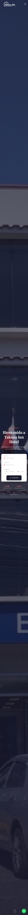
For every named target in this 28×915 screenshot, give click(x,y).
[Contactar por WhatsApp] (24, 911)
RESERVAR (15, 477)
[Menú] (25, 4)
